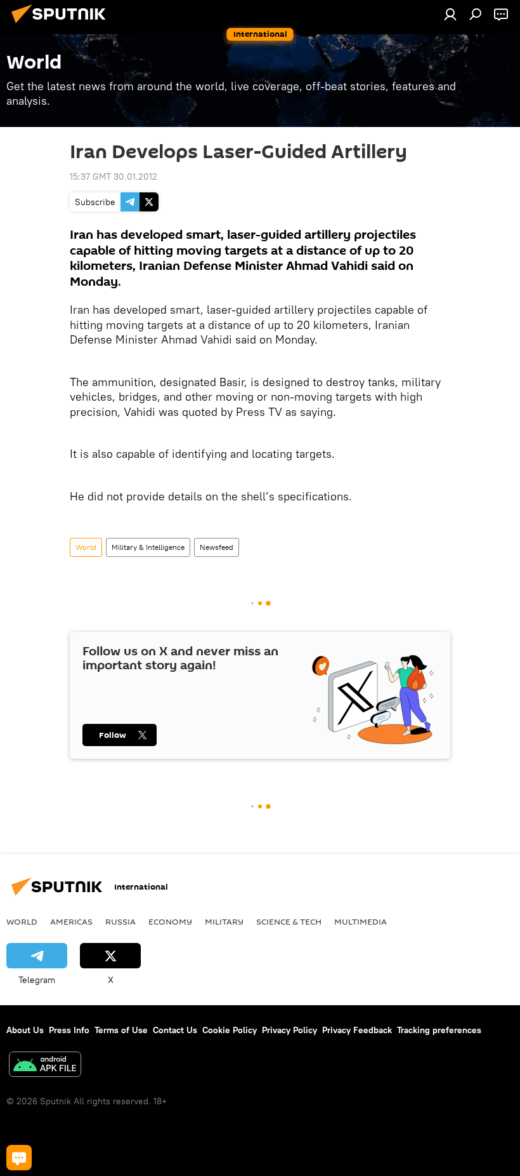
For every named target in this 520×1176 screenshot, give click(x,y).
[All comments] (19, 1157)
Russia (120, 921)
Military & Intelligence (148, 547)
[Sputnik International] (62, 24)
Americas (71, 921)
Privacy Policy (289, 1030)
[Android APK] (45, 1066)
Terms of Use (121, 1030)
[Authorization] (450, 14)
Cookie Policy (229, 1030)
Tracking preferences (439, 1030)
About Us (25, 1030)
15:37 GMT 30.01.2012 (113, 176)
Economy (170, 921)
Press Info (69, 1030)
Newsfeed (216, 547)
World (85, 547)
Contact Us (175, 1030)
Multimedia (360, 921)
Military (224, 921)
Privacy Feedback (357, 1030)
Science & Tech (289, 921)
